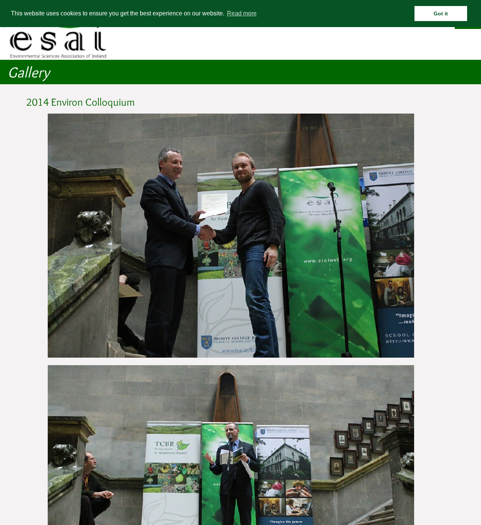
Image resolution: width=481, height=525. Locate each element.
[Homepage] (58, 57)
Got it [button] (441, 14)
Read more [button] (242, 13)
